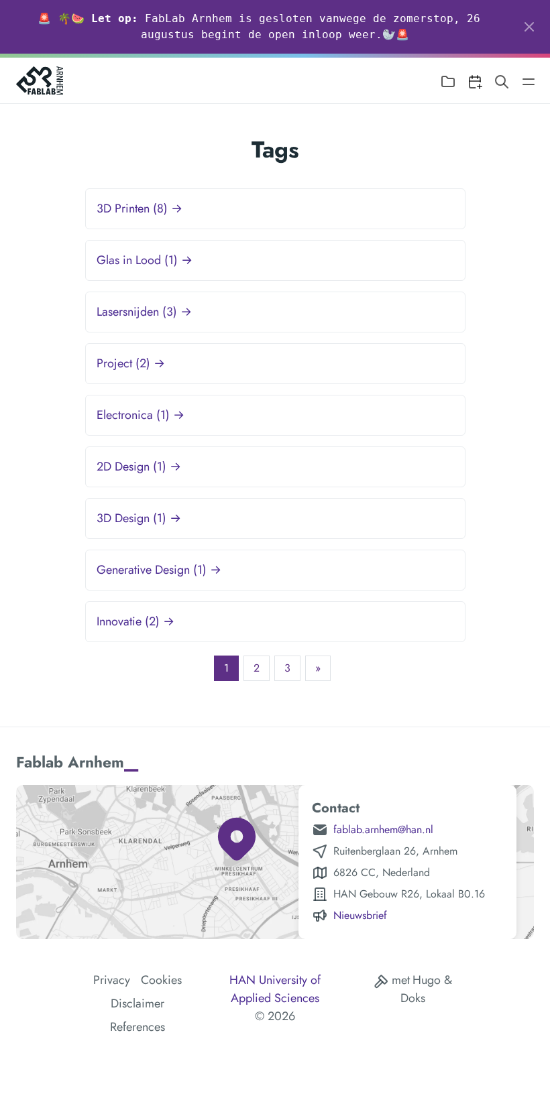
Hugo (426, 980)
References (137, 1027)
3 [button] (287, 668)
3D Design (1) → (139, 518)
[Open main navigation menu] (528, 81)
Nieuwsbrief (360, 915)
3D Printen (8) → (139, 208)
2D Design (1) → (139, 466)
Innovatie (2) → (135, 621)
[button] (318, 668)
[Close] (529, 27)
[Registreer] (475, 81)
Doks (412, 998)
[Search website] (502, 81)
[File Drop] (448, 81)
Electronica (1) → (140, 415)
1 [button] (226, 668)
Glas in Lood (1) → (144, 260)
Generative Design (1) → (159, 569)
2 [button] (257, 668)
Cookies (161, 980)
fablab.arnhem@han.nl (383, 829)
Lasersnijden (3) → (144, 311)
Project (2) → (131, 363)
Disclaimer (137, 1003)
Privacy (111, 980)
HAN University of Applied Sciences (275, 989)
